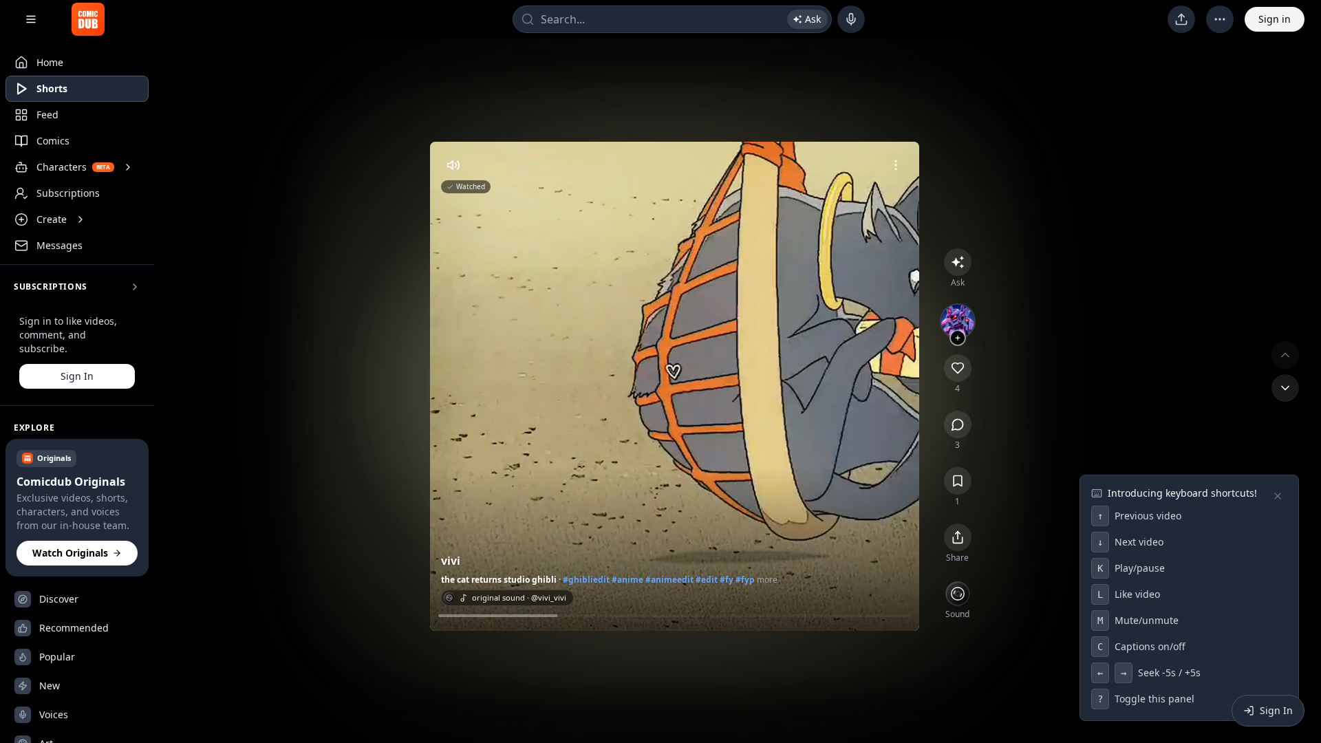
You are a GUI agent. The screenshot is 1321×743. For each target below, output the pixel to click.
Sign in (1274, 18)
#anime (627, 579)
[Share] (957, 368)
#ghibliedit (586, 579)
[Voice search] (851, 19)
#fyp (745, 579)
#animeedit (669, 579)
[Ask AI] (957, 262)
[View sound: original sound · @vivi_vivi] (957, 593)
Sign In (77, 376)
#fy (726, 579)
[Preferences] (1220, 19)
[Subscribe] (958, 338)
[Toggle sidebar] (31, 19)
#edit (707, 579)
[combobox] (672, 19)
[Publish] (1181, 19)
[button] (77, 508)
